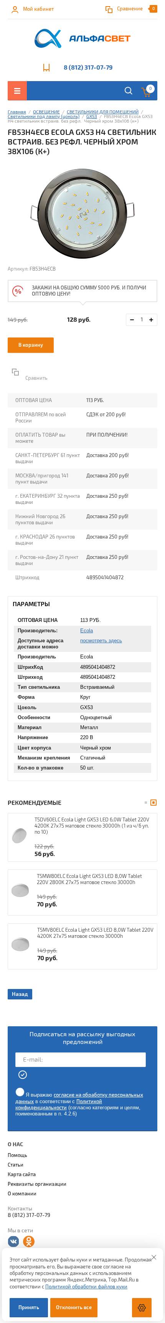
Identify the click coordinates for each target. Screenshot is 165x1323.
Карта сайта (22, 1175)
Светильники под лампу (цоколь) (43, 117)
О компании (22, 1194)
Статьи (15, 1165)
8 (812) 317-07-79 (88, 67)
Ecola (86, 630)
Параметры (31, 604)
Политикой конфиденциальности (58, 1105)
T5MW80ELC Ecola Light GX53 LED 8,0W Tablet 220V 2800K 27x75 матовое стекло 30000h (89, 879)
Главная (17, 112)
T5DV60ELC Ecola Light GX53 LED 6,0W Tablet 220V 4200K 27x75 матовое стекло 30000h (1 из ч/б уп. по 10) (92, 826)
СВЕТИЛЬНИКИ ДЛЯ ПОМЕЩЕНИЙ (103, 112)
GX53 (91, 117)
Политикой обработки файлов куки (86, 1287)
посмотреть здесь (101, 640)
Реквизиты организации (37, 1184)
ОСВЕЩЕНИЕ (46, 112)
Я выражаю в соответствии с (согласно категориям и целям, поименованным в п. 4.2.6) (79, 1104)
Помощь (17, 1155)
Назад (20, 994)
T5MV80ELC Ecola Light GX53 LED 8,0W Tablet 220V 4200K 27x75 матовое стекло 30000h (95, 933)
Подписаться (23, 1074)
